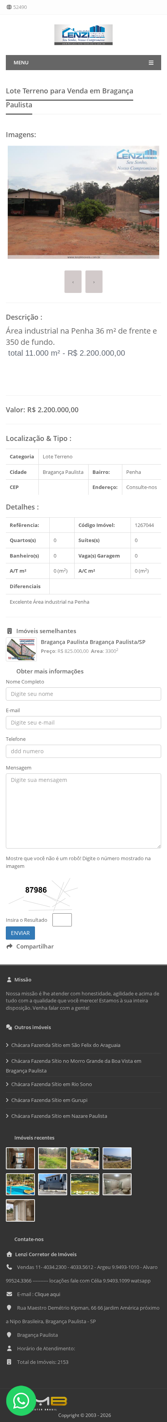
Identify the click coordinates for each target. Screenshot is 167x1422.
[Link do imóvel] (22, 1159)
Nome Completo (25, 681)
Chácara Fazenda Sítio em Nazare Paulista (59, 1115)
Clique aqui (47, 1294)
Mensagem (18, 767)
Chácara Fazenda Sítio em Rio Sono (51, 1084)
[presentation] (73, 281)
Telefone (16, 738)
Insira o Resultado (26, 919)
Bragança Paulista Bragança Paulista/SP (93, 642)
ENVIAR (20, 933)
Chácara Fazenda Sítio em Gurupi (49, 1100)
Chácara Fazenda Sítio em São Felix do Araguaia (65, 1045)
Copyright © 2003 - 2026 (83, 1415)
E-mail (13, 710)
